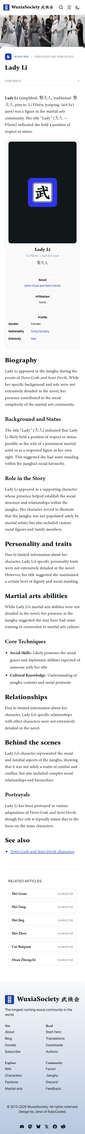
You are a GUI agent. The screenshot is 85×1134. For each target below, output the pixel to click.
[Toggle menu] (69, 7)
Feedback (53, 1089)
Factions (11, 1082)
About (9, 1032)
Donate (10, 1045)
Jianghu (52, 1075)
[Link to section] (40, 360)
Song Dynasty (40, 331)
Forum (51, 1069)
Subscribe (12, 1052)
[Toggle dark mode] (77, 7)
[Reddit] (63, 1126)
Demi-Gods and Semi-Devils (42, 286)
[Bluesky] (38, 1126)
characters (42, 851)
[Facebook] (54, 1126)
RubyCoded (57, 1112)
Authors (52, 1052)
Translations (55, 1038)
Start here (53, 1032)
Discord (52, 1082)
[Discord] (21, 1126)
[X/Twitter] (46, 1126)
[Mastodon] (30, 1126)
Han (33, 339)
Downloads (54, 1045)
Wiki (8, 1069)
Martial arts (13, 1089)
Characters (13, 1075)
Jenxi (39, 1112)
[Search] (61, 7)
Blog (8, 1038)
